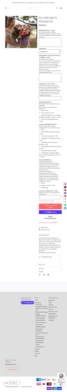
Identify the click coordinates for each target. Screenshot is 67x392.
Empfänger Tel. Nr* (47, 84)
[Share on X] (44, 275)
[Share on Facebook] (40, 275)
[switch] (61, 384)
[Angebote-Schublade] (10, 8)
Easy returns (44, 227)
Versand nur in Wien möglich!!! (49, 222)
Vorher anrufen (47, 113)
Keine (45, 110)
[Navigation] (6, 8)
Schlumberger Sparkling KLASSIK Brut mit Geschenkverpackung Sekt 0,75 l (50, 154)
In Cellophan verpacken (49, 136)
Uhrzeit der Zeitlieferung (48, 191)
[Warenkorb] (61, 8)
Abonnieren (12, 369)
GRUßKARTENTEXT (47, 30)
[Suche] (57, 8)
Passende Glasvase (49, 150)
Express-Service (48, 185)
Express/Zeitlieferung (45, 160)
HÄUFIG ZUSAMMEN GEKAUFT (48, 124)
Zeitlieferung (44, 187)
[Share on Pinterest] (48, 275)
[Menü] (64, 374)
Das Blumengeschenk (45, 102)
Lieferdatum (42, 48)
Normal (43, 183)
